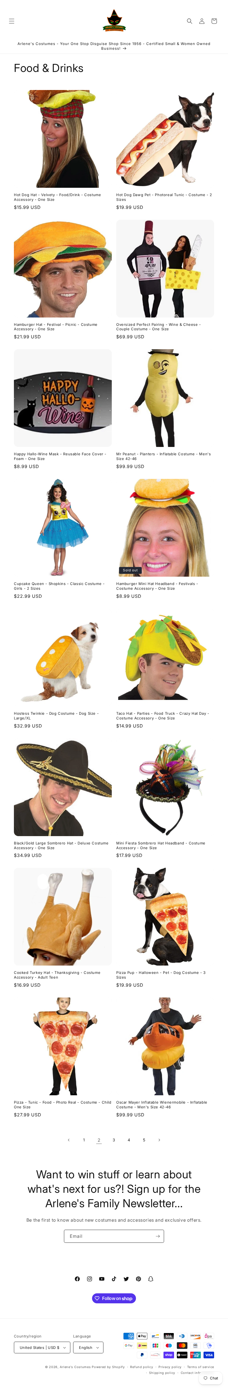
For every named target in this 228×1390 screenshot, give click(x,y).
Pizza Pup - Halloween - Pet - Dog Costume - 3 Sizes (161, 974)
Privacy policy (170, 1367)
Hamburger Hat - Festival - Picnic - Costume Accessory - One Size (56, 326)
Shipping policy (162, 1373)
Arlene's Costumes (75, 1367)
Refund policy (141, 1367)
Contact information (197, 1373)
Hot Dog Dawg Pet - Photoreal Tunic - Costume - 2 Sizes (164, 197)
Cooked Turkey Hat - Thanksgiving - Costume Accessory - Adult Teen (57, 974)
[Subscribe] (158, 1236)
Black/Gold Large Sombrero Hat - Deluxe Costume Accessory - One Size (61, 845)
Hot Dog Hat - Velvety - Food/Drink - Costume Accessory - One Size (57, 197)
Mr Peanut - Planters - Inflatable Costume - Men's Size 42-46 (163, 456)
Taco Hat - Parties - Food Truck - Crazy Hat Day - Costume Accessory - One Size (162, 715)
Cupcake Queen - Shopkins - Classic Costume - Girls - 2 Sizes (59, 586)
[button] (12, 21)
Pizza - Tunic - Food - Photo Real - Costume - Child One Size (62, 1104)
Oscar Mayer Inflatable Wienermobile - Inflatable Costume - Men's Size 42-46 (161, 1104)
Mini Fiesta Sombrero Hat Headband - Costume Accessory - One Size (160, 845)
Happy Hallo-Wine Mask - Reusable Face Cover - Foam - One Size (60, 456)
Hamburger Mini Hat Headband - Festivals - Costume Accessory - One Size (157, 586)
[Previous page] (69, 1140)
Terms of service (200, 1367)
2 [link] (99, 1140)
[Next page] (159, 1140)
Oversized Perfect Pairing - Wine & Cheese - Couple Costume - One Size (158, 326)
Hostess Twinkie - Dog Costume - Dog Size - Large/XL (56, 715)
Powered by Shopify (108, 1367)
